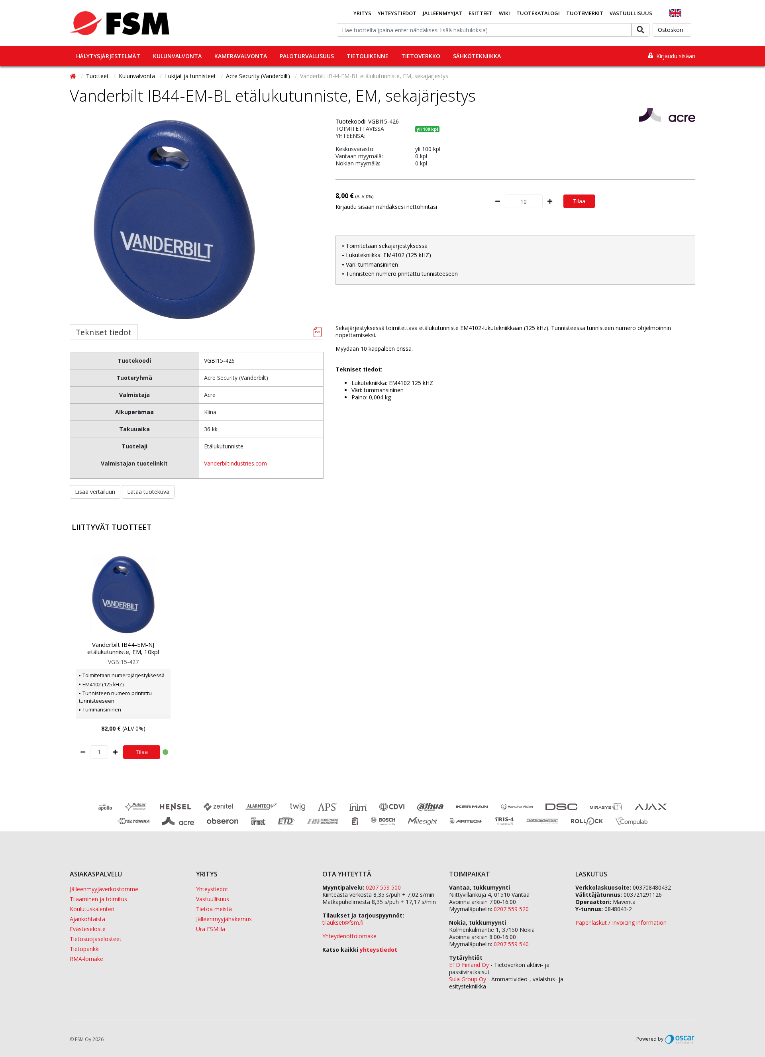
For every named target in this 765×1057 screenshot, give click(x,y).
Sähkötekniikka (477, 56)
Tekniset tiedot (103, 332)
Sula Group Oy (467, 979)
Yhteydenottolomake (349, 936)
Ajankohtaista (87, 919)
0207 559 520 (511, 909)
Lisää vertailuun (95, 491)
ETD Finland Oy (469, 965)
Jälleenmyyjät (442, 13)
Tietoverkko (420, 56)
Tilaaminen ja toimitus (98, 899)
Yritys (362, 13)
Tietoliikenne (367, 56)
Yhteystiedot (397, 13)
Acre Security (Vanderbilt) (259, 76)
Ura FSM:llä (210, 929)
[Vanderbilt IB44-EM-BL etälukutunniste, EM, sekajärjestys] (174, 219)
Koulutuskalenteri (92, 909)
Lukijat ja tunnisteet (191, 76)
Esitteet (480, 13)
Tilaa (579, 201)
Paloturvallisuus (307, 56)
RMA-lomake (86, 959)
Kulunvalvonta (177, 56)
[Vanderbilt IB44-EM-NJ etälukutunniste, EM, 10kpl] (123, 595)
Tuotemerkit (584, 13)
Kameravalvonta (240, 56)
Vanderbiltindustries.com (235, 463)
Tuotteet (98, 76)
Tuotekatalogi (538, 13)
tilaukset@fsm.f (342, 922)
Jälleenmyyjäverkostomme (104, 889)
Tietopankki (85, 949)
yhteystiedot (378, 949)
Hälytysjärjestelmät (108, 56)
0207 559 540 (511, 944)
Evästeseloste (88, 929)
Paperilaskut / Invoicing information (621, 922)
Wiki (504, 13)
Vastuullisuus (631, 13)
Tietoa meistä (214, 909)
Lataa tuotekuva (148, 491)
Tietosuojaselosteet (96, 939)
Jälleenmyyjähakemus (224, 919)
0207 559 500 (383, 887)
